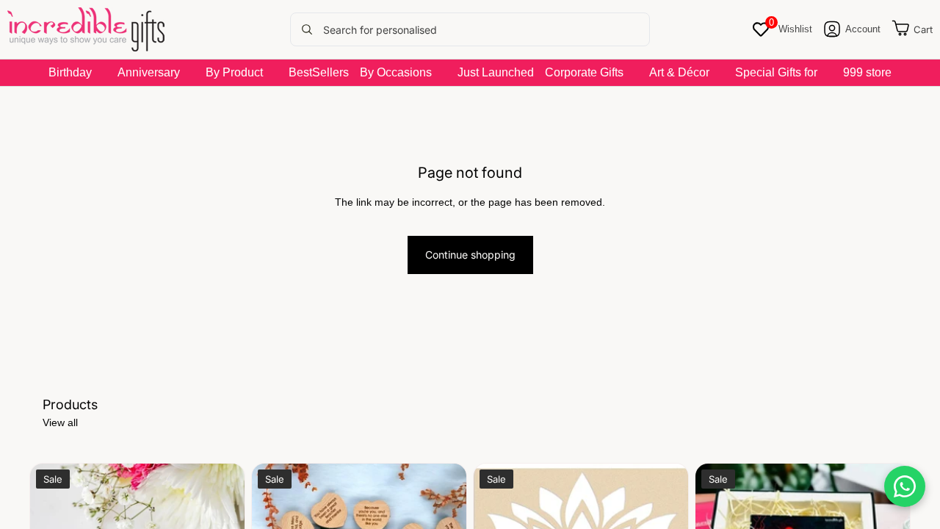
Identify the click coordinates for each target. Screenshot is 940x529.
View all (60, 422)
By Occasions (396, 72)
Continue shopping (470, 254)
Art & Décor (679, 72)
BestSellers (319, 72)
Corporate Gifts (584, 72)
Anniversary (149, 72)
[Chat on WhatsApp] (904, 486)
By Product (234, 72)
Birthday (70, 72)
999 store (867, 72)
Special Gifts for (776, 72)
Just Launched (496, 72)
